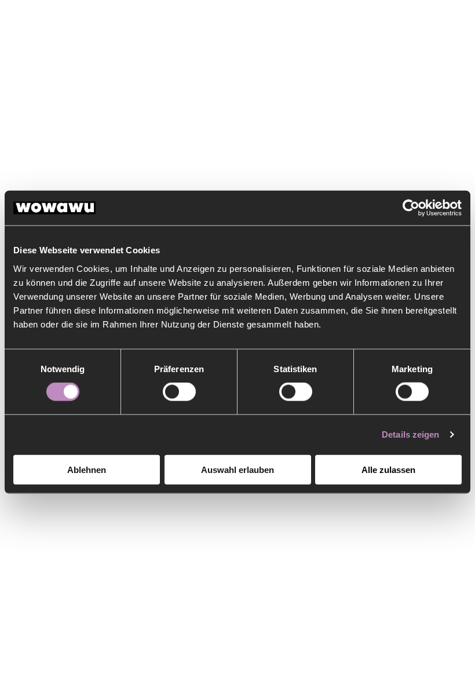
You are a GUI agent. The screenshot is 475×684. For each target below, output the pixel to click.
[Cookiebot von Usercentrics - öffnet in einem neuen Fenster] (411, 208)
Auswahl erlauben (237, 469)
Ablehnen (86, 469)
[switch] (179, 392)
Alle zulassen (388, 469)
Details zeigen (410, 434)
